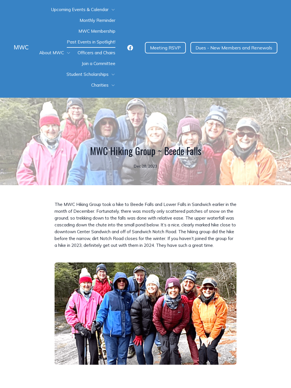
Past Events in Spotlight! (91, 42)
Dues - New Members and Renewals (234, 48)
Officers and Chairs (96, 52)
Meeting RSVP (165, 48)
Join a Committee (98, 63)
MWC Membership (96, 31)
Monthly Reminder (97, 20)
